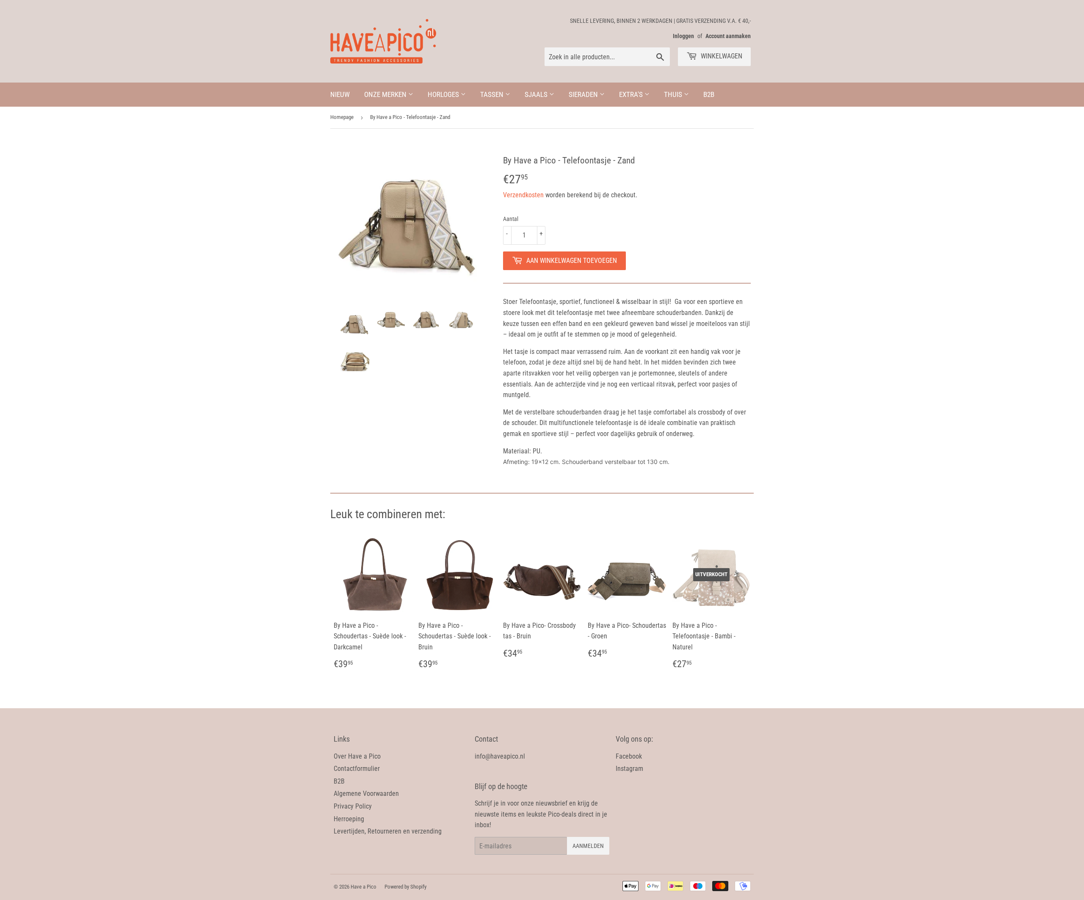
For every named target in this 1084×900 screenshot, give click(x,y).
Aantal (510, 218)
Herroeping (349, 819)
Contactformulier (357, 769)
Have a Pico (363, 886)
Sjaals (537, 94)
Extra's (631, 94)
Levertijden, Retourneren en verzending (388, 831)
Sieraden (584, 94)
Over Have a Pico (357, 756)
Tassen (492, 94)
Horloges (444, 94)
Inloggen (683, 36)
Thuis (674, 94)
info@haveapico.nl (500, 756)
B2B (708, 94)
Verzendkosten (523, 195)
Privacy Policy (353, 806)
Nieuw (340, 94)
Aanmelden (588, 845)
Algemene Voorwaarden (366, 794)
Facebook (629, 756)
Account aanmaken (728, 36)
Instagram (629, 769)
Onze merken (386, 94)
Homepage (342, 117)
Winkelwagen (720, 56)
